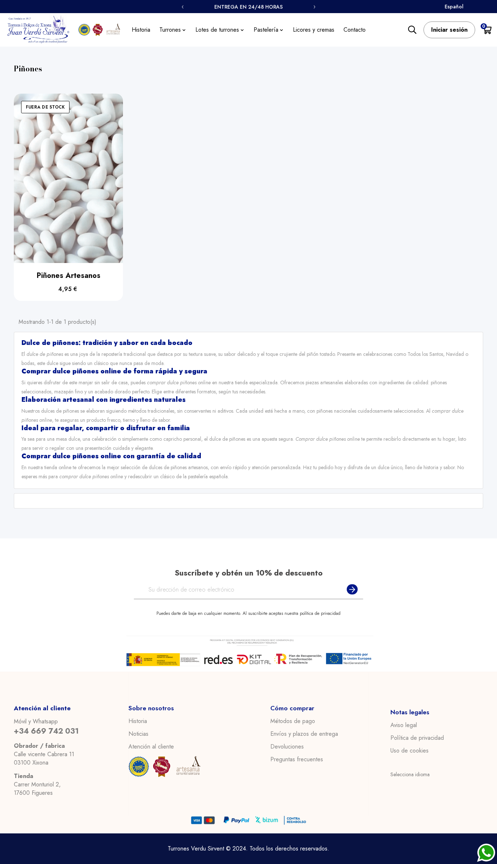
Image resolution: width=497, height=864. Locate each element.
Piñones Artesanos (68, 275)
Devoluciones (287, 746)
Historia (137, 721)
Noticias (138, 734)
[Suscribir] (351, 589)
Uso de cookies (409, 750)
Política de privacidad (417, 738)
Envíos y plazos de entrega (304, 734)
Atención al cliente (151, 746)
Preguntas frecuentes (296, 759)
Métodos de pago (292, 721)
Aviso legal (403, 725)
